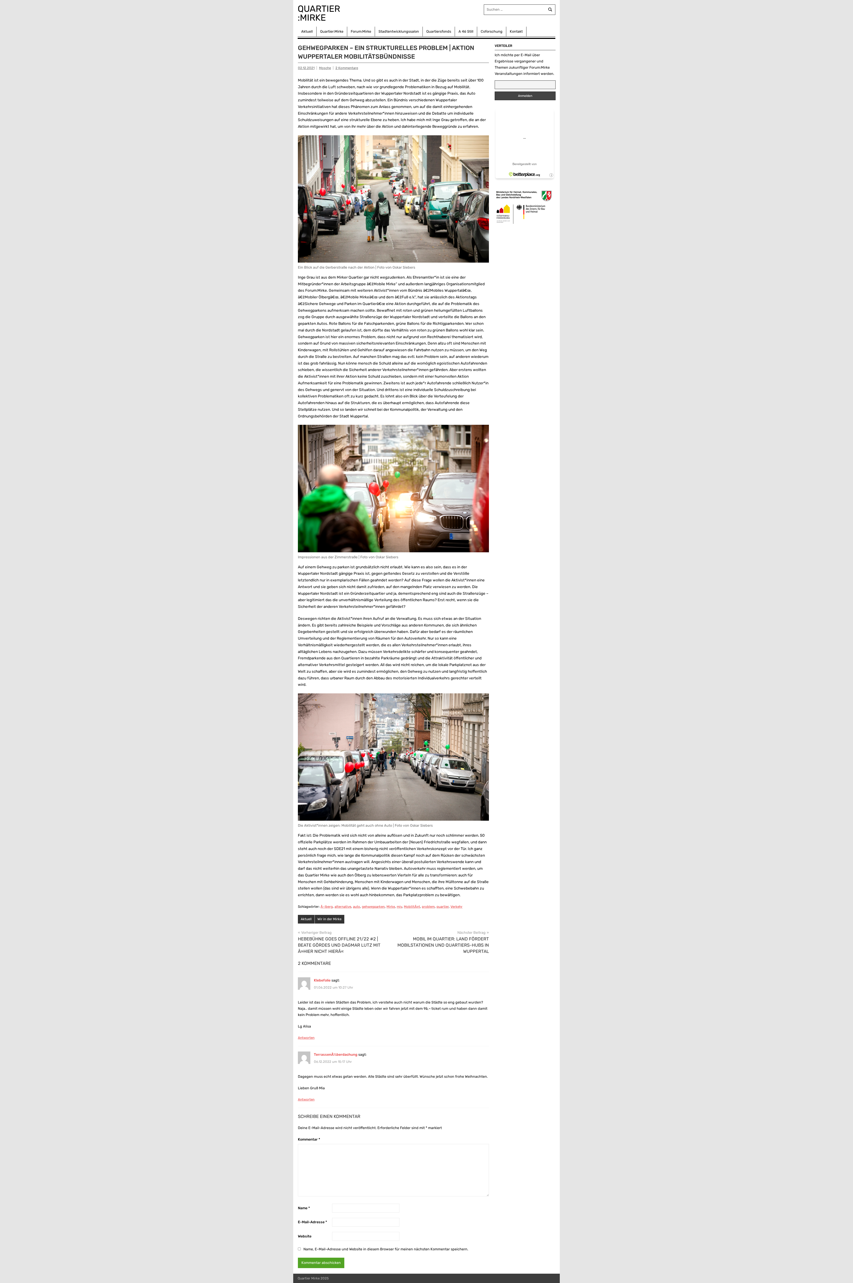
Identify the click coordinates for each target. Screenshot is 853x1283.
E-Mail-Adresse (312, 1222)
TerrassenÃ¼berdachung (335, 1054)
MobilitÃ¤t (412, 907)
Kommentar (309, 1139)
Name (304, 1208)
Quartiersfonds (438, 31)
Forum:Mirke (361, 31)
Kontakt (516, 31)
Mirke (391, 907)
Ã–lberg (327, 907)
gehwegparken (373, 907)
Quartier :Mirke (320, 13)
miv (399, 907)
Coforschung (491, 31)
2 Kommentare (346, 68)
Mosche (325, 68)
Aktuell (307, 31)
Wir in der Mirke (329, 919)
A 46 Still (465, 31)
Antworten (306, 1038)
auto (356, 907)
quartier (442, 907)
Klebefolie (322, 980)
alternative (343, 907)
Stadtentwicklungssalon (399, 31)
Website (304, 1236)
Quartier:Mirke (331, 31)
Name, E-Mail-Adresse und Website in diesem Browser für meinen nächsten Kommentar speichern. (385, 1249)
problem (428, 907)
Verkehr (456, 907)
